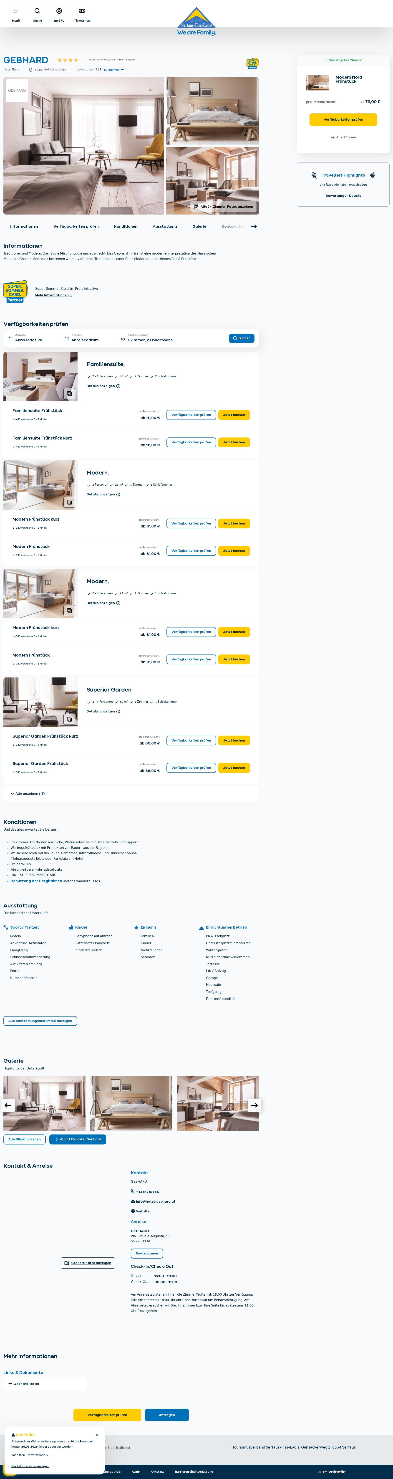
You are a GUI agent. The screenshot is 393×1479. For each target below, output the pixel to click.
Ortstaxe (157, 1472)
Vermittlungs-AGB (107, 1472)
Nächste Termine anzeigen (30, 1466)
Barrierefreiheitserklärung (194, 1472)
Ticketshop (82, 20)
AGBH (136, 1472)
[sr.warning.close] (97, 1435)
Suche (37, 20)
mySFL (59, 20)
